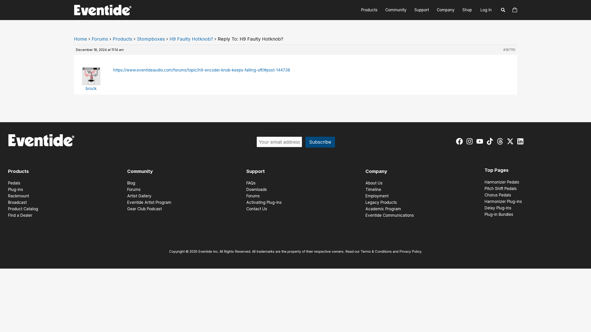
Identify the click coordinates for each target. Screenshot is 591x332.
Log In (486, 10)
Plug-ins (15, 189)
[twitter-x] (511, 141)
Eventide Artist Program (149, 202)
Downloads (256, 189)
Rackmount (18, 196)
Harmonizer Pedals (502, 182)
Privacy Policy (410, 251)
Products (369, 10)
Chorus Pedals (498, 195)
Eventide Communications (389, 215)
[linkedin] (521, 141)
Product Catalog (23, 209)
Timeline (373, 189)
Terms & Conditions (376, 251)
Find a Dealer (20, 215)
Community (396, 10)
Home (80, 39)
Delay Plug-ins (498, 208)
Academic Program (383, 209)
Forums (100, 39)
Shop (467, 10)
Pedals (14, 183)
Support (421, 10)
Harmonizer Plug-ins (503, 201)
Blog (131, 183)
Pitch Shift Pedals (501, 188)
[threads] (501, 141)
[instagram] (470, 141)
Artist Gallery (139, 196)
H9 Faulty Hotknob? (191, 39)
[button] (503, 10)
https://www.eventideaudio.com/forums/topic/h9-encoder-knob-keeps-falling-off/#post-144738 (201, 70)
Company (446, 10)
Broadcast (17, 202)
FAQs (251, 183)
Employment (377, 196)
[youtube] (480, 141)
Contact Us (256, 209)
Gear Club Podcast (144, 209)
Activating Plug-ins (264, 202)
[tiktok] (490, 141)
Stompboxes (151, 39)
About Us (374, 183)
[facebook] (460, 141)
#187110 (509, 49)
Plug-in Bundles (499, 214)
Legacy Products (381, 202)
